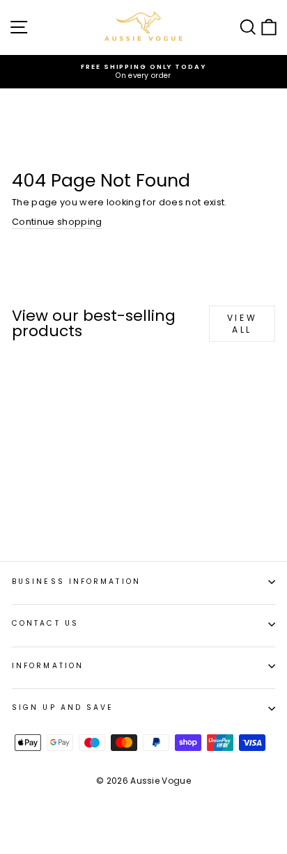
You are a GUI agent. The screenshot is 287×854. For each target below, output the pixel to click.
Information (48, 666)
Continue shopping (57, 222)
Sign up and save (63, 707)
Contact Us (45, 623)
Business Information (76, 581)
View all (242, 323)
